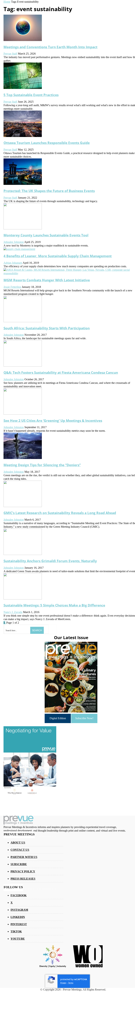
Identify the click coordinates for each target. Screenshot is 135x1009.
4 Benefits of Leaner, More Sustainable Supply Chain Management (58, 256)
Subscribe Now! (84, 718)
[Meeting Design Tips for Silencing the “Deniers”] (23, 458)
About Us (18, 842)
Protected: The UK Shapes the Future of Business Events (49, 191)
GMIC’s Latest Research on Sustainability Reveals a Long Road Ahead (60, 513)
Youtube (18, 938)
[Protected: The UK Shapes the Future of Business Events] (23, 183)
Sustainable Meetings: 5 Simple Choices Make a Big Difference (54, 605)
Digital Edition (58, 718)
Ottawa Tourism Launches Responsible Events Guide (47, 142)
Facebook (19, 895)
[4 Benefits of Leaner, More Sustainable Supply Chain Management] (19, 249)
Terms (70, 983)
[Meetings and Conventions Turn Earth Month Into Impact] (23, 40)
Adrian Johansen (13, 262)
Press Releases (23, 878)
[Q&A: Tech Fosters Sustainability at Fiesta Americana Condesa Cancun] (23, 365)
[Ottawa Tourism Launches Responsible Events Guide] (23, 136)
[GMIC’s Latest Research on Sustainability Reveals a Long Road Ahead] (23, 506)
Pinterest (19, 924)
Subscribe (19, 864)
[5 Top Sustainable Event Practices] (23, 87)
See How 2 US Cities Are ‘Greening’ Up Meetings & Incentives (53, 420)
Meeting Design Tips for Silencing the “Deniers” (42, 465)
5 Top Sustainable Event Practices (31, 95)
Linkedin (18, 917)
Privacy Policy (23, 871)
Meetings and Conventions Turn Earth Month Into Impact (50, 47)
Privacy (63, 983)
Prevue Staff (10, 53)
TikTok (16, 931)
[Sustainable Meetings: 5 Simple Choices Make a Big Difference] (23, 598)
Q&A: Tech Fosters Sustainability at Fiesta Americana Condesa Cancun (61, 372)
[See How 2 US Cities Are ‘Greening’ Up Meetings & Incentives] (23, 413)
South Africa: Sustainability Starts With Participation (47, 328)
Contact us (20, 849)
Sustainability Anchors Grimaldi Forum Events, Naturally (50, 561)
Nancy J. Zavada (13, 612)
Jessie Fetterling (12, 286)
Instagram (19, 909)
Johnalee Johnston (14, 241)
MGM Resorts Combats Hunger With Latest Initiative (47, 280)
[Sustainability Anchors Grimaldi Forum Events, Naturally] (23, 553)
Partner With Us (24, 856)
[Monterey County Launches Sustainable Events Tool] (23, 228)
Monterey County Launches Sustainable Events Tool (46, 235)
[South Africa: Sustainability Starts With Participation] (23, 321)
